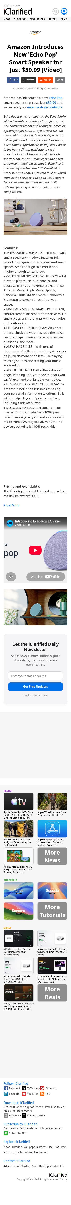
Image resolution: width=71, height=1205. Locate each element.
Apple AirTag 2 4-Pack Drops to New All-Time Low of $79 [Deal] (52, 951)
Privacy (63, 1179)
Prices (42, 1147)
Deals (51, 1147)
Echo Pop (55, 98)
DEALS (63, 19)
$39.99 (51, 102)
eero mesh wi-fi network (44, 107)
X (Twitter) (33, 1088)
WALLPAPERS (37, 19)
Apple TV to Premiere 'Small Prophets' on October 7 (52, 814)
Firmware (9, 1152)
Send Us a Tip (40, 1166)
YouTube (32, 1093)
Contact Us (56, 1166)
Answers (61, 1147)
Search (44, 1152)
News (7, 1147)
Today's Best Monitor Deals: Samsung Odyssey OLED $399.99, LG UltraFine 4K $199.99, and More (19, 1007)
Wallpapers (31, 1147)
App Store (15, 1115)
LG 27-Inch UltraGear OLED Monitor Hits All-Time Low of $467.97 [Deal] (51, 979)
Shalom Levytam (51, 88)
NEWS (7, 19)
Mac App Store (36, 1115)
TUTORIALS (20, 19)
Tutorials (17, 1147)
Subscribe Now (18, 1133)
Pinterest (51, 1088)
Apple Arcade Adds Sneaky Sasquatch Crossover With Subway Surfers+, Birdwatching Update (18, 871)
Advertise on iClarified (17, 1166)
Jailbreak (22, 1152)
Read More (11, 505)
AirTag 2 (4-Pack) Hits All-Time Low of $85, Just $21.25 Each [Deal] (17, 979)
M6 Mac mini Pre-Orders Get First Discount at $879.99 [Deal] (17, 951)
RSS (48, 1093)
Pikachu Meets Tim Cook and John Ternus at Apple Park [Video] (17, 842)
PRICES (53, 19)
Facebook (14, 1088)
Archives (34, 1152)
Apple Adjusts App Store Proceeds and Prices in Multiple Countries (50, 842)
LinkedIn (14, 1093)
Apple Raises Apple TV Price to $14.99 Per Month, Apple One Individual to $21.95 (18, 815)
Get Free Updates (35, 687)
